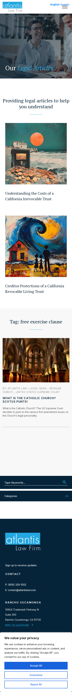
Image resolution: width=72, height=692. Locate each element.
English (55, 4)
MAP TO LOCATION (17, 624)
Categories (10, 496)
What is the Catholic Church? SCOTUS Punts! (29, 399)
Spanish (64, 4)
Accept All (36, 665)
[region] (36, 662)
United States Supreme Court (38, 392)
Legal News (38, 388)
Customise (36, 675)
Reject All (36, 684)
